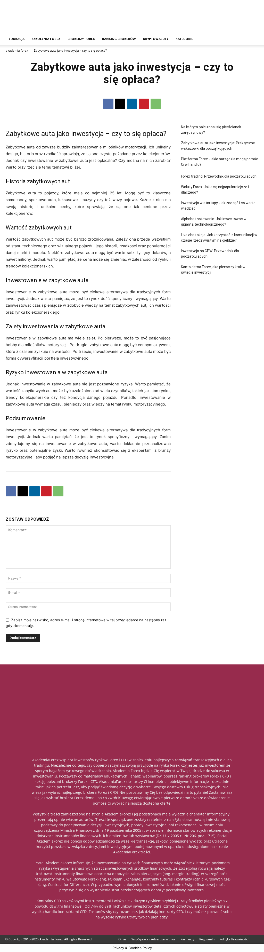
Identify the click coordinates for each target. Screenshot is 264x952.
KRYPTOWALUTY (155, 39)
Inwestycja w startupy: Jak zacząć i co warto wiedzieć (218, 205)
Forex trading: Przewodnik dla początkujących (219, 176)
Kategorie (184, 39)
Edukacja (16, 39)
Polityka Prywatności (234, 939)
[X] (120, 104)
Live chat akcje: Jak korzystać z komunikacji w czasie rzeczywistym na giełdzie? (219, 237)
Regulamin (206, 939)
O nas (122, 939)
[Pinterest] (144, 104)
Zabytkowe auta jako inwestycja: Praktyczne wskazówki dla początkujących (218, 145)
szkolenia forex (46, 39)
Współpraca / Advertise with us (153, 939)
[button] (252, 39)
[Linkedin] (132, 104)
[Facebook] (108, 104)
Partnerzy (187, 939)
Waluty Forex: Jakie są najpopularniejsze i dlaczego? (215, 189)
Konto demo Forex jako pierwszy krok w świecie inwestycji (213, 269)
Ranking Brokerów (119, 39)
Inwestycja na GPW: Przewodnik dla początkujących (210, 253)
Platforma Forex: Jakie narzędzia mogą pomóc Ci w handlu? (219, 161)
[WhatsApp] (156, 104)
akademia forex (17, 50)
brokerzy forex (81, 39)
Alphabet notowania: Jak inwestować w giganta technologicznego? (213, 221)
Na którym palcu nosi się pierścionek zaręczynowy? (211, 129)
